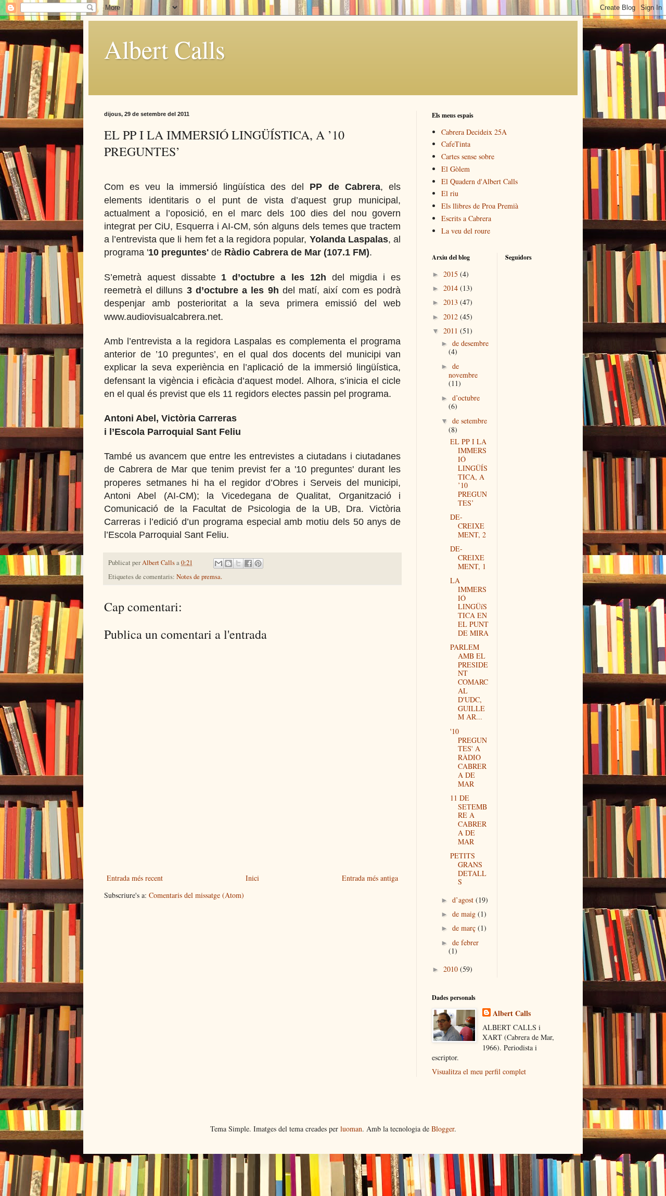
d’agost (464, 900)
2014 (451, 288)
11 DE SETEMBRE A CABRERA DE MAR (468, 819)
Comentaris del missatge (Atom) (196, 895)
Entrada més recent (135, 878)
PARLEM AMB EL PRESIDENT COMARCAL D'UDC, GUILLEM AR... (469, 682)
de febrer (465, 942)
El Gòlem (455, 169)
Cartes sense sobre (467, 156)
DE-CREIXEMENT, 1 (468, 557)
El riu (449, 193)
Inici (252, 878)
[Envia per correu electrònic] (218, 563)
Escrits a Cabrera (466, 218)
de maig (465, 914)
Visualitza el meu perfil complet (479, 1071)
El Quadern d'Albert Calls (479, 181)
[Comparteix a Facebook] (248, 563)
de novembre (463, 370)
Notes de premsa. (199, 576)
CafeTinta (455, 144)
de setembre (469, 421)
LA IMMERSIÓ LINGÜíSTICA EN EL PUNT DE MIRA (469, 606)
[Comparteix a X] (238, 563)
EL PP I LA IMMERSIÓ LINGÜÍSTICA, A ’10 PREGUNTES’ (469, 472)
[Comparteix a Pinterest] (258, 563)
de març (465, 928)
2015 (451, 274)
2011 (451, 331)
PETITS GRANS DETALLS (468, 868)
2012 (451, 316)
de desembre (470, 343)
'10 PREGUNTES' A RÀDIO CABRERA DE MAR (468, 757)
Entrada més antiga (370, 878)
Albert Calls (164, 49)
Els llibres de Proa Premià (479, 206)
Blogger (442, 1129)
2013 (451, 302)
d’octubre (466, 398)
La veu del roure (465, 231)
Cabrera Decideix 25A (474, 132)
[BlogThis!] (228, 563)
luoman (351, 1129)
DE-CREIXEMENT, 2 (468, 525)
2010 (451, 969)
